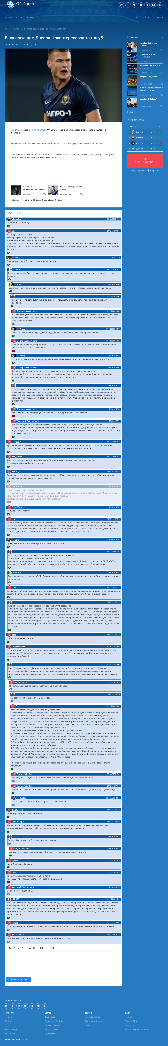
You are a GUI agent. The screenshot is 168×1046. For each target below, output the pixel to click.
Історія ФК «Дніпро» (148, 77)
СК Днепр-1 (38, 200)
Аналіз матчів (51, 1029)
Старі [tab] (9, 213)
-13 (9, 502)
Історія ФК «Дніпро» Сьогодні (149, 44)
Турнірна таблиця (93, 1021)
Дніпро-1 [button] (30, 17)
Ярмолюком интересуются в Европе (33, 188)
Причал (128, 1017)
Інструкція (154, 170)
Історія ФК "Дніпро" (148, 99)
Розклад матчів (92, 1017)
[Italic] (14, 948)
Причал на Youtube (54, 1021)
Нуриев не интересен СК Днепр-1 (70, 188)
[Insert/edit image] (41, 948)
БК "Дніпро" (10, 1033)
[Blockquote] (30, 948)
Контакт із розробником (137, 1029)
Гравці (88, 1025)
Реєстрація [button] (158, 17)
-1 (13, 416)
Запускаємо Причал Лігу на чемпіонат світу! (151, 89)
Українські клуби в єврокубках (147, 55)
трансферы (49, 200)
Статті (8, 1025)
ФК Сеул (58, 200)
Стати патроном (145, 162)
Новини (9, 17)
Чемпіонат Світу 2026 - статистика (150, 66)
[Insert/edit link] (46, 948)
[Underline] (18, 948)
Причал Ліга (131, 1021)
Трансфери (50, 1017)
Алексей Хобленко (24, 200)
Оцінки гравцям (52, 1025)
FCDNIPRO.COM (38, 130)
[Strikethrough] (23, 948)
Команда (132, 126)
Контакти (129, 1025)
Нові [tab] (19, 213)
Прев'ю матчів (52, 1033)
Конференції (11, 1029)
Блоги (19, 17)
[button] (137, 17)
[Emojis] (53, 948)
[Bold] (10, 948)
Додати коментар (18, 980)
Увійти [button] (145, 17)
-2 (13, 351)
